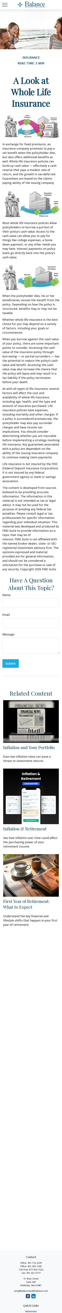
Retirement (31, 1311)
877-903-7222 (36, 1269)
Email (6, 614)
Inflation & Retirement (25, 828)
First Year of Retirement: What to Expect (26, 904)
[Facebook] (28, 1296)
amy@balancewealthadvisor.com (31, 1290)
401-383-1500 (35, 1266)
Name (6, 595)
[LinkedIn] (33, 1296)
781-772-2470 (35, 1262)
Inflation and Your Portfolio (29, 747)
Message (8, 634)
